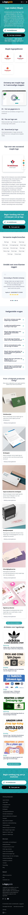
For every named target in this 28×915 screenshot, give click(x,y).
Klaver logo (21, 251)
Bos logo (14, 242)
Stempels (5, 818)
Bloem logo (23, 245)
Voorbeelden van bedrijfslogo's (10, 842)
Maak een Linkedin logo (8, 834)
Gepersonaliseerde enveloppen (10, 816)
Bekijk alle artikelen (13, 764)
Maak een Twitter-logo (8, 832)
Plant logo (10, 254)
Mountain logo (14, 248)
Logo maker (5, 802)
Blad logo (6, 242)
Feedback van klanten (7, 860)
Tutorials (5, 862)
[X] (5, 899)
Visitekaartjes (6, 807)
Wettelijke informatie (7, 906)
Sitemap (4, 909)
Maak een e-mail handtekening (9, 823)
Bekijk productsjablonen (9, 423)
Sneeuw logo (18, 254)
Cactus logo (6, 248)
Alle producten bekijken (8, 820)
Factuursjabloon (6, 825)
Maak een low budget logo (8, 853)
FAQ (3, 877)
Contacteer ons (6, 879)
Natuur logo (6, 251)
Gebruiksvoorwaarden (19, 906)
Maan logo (21, 242)
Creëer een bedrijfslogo (8, 851)
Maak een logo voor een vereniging (10, 856)
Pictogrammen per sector (8, 846)
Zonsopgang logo (14, 245)
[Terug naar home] (8, 2)
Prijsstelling (5, 865)
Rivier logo (5, 245)
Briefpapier (5, 809)
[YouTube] (8, 898)
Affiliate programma (7, 875)
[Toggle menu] (26, 2)
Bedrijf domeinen (6, 844)
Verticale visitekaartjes (8, 813)
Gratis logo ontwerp (7, 849)
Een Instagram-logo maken (9, 829)
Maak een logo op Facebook (9, 827)
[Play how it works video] (14, 98)
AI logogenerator (6, 804)
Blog (4, 867)
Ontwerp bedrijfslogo (7, 858)
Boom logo (14, 251)
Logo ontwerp (6, 800)
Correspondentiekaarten (8, 811)
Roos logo (22, 248)
